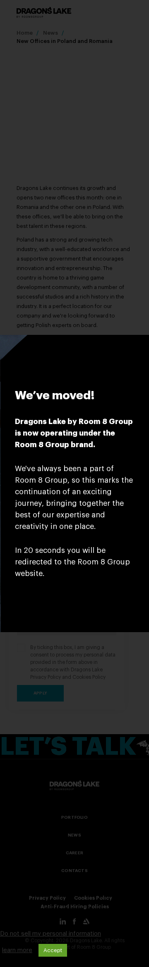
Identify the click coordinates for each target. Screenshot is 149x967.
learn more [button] (17, 950)
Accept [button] (52, 950)
